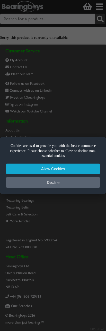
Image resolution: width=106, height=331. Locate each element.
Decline (53, 182)
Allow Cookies (53, 169)
